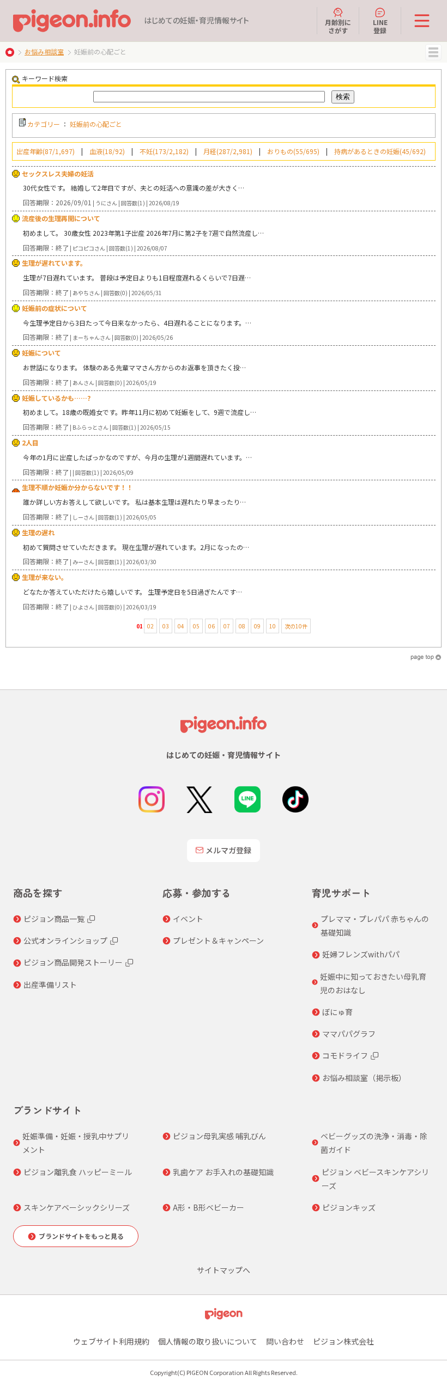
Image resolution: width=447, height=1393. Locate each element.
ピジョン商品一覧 (53, 918)
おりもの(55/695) (293, 151)
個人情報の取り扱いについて (207, 1341)
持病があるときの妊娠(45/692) (380, 151)
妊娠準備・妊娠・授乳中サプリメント (75, 1143)
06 (211, 626)
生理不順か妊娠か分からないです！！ (77, 487)
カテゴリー (43, 124)
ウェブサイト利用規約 (111, 1341)
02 (150, 626)
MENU (433, 52)
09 (257, 626)
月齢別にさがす (338, 25)
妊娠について (41, 352)
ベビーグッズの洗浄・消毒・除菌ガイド (374, 1143)
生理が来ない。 (45, 577)
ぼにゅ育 (337, 1011)
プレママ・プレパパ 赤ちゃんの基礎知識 (375, 925)
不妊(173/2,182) (164, 151)
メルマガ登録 (228, 850)
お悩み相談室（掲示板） (364, 1077)
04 (181, 626)
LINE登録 (380, 25)
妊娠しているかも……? (56, 397)
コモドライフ (345, 1055)
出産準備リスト (50, 984)
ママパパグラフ (349, 1033)
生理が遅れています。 (54, 262)
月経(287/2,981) (227, 151)
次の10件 (296, 626)
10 (272, 626)
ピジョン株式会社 (343, 1341)
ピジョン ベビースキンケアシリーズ (375, 1178)
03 (165, 626)
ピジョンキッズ (349, 1207)
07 (227, 626)
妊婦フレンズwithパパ (361, 954)
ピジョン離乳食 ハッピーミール (77, 1171)
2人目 (30, 442)
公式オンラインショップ (65, 940)
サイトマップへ (223, 1269)
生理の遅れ (38, 532)
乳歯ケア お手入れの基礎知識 (223, 1171)
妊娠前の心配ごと (96, 124)
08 (242, 626)
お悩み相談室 (44, 51)
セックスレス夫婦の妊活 (58, 173)
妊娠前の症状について (54, 308)
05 (196, 626)
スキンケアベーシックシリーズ (76, 1207)
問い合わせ (285, 1341)
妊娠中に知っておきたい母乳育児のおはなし (373, 983)
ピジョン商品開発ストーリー (73, 962)
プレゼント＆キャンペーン (218, 940)
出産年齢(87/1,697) (45, 151)
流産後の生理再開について (61, 218)
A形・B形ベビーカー (208, 1207)
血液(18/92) (107, 151)
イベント (188, 918)
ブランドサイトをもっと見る (81, 1236)
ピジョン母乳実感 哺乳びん (219, 1136)
